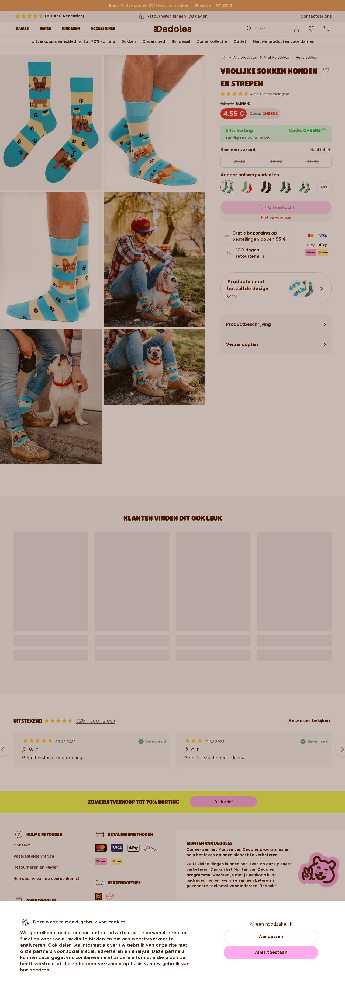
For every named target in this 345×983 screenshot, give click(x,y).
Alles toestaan (271, 952)
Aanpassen (271, 936)
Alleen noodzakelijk (271, 924)
